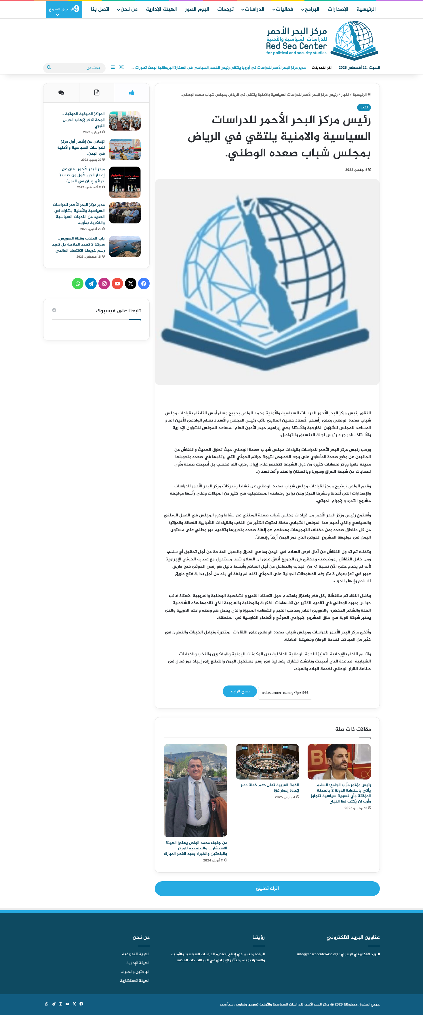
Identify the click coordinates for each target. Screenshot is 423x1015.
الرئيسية (366, 9)
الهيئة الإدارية (161, 9)
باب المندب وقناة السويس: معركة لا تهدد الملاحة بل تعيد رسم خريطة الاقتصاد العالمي (78, 244)
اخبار (345, 95)
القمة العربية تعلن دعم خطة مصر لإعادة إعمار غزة (270, 788)
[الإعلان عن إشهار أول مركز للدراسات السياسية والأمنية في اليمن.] (125, 149)
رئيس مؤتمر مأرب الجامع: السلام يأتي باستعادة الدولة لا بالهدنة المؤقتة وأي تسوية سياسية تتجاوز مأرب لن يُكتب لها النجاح (341, 793)
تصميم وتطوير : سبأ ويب (239, 1004)
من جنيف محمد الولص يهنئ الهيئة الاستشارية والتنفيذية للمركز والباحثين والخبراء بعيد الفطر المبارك (195, 848)
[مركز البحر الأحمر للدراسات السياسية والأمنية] (322, 41)
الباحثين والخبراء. (135, 972)
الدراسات (254, 9)
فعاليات (284, 9)
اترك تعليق (267, 888)
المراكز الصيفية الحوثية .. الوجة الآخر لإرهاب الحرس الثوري (83, 120)
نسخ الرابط (240, 691)
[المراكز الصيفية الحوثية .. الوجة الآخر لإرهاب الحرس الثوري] (125, 121)
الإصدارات (338, 9)
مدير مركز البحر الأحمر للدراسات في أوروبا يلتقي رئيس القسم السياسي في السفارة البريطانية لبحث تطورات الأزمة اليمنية (210, 68)
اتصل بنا (100, 9)
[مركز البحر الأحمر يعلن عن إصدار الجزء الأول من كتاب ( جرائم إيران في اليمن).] (125, 182)
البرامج (312, 9)
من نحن (129, 9)
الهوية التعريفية (136, 954)
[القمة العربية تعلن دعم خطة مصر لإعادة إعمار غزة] (267, 762)
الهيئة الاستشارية (135, 981)
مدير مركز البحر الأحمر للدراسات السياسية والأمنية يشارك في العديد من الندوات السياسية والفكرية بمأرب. (79, 214)
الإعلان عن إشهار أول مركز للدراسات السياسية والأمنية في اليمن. (81, 147)
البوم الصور (197, 9)
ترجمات (225, 9)
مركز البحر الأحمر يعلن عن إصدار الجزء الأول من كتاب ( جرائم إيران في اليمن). (82, 175)
